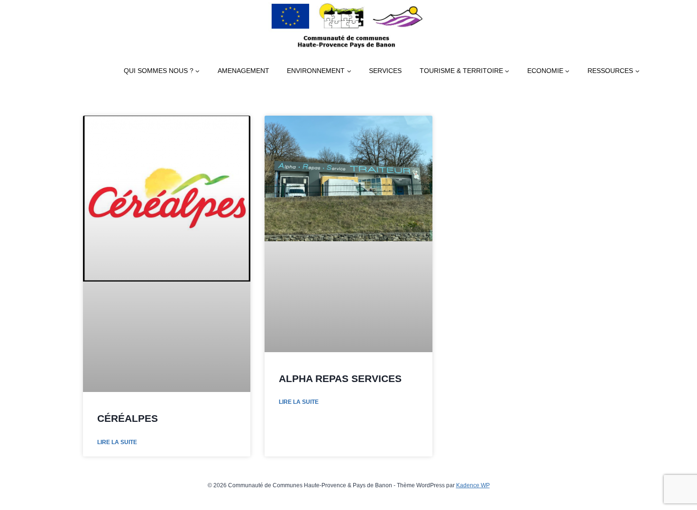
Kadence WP (473, 485)
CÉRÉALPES (127, 418)
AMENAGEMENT (243, 70)
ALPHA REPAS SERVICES (340, 378)
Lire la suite (117, 442)
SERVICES (385, 70)
